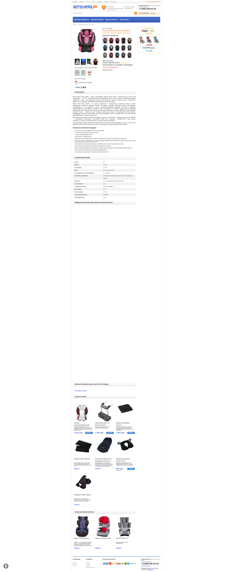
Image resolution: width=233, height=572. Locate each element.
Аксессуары (124, 19)
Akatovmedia (150, 569)
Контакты (113, 1)
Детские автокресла (81, 19)
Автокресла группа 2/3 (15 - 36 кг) (86, 24)
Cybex (74, 562)
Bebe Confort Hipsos (81, 538)
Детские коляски (97, 19)
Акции (93, 1)
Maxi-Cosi (75, 564)
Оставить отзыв (81, 390)
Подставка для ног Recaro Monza (102, 424)
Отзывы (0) (126, 32)
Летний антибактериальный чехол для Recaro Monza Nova (81, 424)
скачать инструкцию (85, 82)
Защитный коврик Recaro (123, 424)
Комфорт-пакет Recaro (82, 495)
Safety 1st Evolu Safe (103, 538)
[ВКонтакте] (78, 87)
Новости (81, 1)
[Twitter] (80, 87)
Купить (89, 433)
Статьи (88, 1)
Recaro (110, 28)
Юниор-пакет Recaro (82, 459)
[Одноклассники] (82, 87)
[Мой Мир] (84, 87)
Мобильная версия (90, 567)
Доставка (99, 1)
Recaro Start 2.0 (122, 538)
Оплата (106, 1)
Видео (120, 32)
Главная (75, 1)
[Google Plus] (85, 87)
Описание (114, 32)
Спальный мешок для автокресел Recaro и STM (103, 460)
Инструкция (106, 32)
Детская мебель (111, 19)
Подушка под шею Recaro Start (123, 460)
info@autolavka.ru (145, 566)
